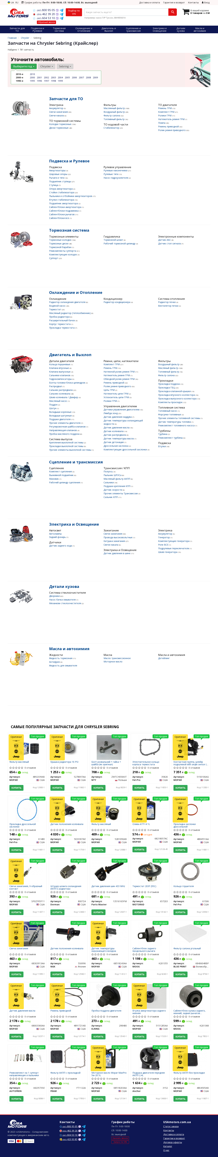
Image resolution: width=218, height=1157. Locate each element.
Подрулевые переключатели (174, 548)
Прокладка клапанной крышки (174, 391)
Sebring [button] (64, 66)
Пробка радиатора (59, 316)
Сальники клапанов (60, 375)
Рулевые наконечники (116, 170)
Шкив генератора (168, 552)
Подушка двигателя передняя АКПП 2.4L (148, 1074)
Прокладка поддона (169, 383)
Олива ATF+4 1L (141, 824)
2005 (67, 77)
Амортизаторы (57, 170)
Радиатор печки (167, 302)
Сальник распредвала (61, 389)
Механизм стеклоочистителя (65, 603)
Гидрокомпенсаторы (60, 378)
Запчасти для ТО (66, 98)
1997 (46, 80)
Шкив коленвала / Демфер (64, 397)
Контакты (193, 2)
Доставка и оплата (149, 2)
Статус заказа (171, 1126)
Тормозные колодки (60, 239)
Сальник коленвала (60, 393)
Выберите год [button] (23, 66)
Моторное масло (113, 661)
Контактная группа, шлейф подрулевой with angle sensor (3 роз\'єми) (190, 763)
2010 (32, 74)
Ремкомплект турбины (170, 437)
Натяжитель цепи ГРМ (116, 393)
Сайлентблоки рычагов (62, 214)
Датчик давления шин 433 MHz (108, 886)
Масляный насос (58, 400)
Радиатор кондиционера (117, 302)
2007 (81, 77)
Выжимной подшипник (61, 475)
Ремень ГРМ (165, 108)
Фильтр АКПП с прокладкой (65, 1073)
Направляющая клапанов (63, 430)
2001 (39, 77)
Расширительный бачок (62, 320)
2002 (46, 77)
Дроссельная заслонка (116, 445)
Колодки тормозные (60, 124)
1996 (39, 80)
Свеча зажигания (18, 948)
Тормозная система (69, 230)
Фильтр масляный (19, 762)
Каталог (167, 1146)
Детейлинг (164, 658)
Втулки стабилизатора (62, 199)
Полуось (108, 471)
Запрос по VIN (120, 1142)
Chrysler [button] (45, 66)
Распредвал (56, 386)
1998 (53, 80)
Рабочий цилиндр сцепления (65, 482)
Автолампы (55, 533)
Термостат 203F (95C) (144, 886)
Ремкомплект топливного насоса (176, 425)
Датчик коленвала (114, 431)
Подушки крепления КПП (117, 486)
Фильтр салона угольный (187, 948)
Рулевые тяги (111, 174)
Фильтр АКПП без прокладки (189, 1073)
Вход (206, 2)
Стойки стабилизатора (62, 192)
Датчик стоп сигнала (169, 243)
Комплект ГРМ (166, 111)
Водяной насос (57, 305)
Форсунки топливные (170, 414)
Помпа (162, 122)
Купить (16, 787)
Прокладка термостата (62, 327)
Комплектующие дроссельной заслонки (125, 449)
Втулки (162, 446)
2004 (60, 77)
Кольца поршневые (60, 364)
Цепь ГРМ (109, 389)
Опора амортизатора (61, 188)
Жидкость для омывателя (63, 665)
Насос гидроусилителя (116, 177)
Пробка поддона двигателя (106, 1010)
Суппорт (54, 258)
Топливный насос (168, 410)
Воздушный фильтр (114, 111)
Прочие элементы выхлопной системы (70, 449)
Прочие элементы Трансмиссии (121, 493)
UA (12, 2)
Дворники (54, 595)
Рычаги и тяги (57, 177)
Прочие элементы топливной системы (179, 418)
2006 (74, 77)
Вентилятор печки (168, 305)
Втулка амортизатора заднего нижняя (149, 1011)
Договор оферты (172, 1142)
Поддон (53, 404)
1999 (60, 80)
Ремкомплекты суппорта (63, 250)
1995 (32, 80)
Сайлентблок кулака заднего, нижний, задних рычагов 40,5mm (189, 1011)
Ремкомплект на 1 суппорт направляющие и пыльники (24, 1074)
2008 (88, 77)
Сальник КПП (111, 497)
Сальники (109, 482)
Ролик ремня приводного (172, 130)
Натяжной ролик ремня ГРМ (119, 371)
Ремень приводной (168, 126)
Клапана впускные (59, 367)
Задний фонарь (57, 537)
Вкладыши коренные (60, 411)
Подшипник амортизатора (64, 203)
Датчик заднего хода (61, 545)
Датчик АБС (165, 239)
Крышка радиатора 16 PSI (64, 762)
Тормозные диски (59, 243)
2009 (95, 77)
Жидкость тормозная (61, 658)
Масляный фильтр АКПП (117, 478)
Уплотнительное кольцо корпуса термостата (145, 763)
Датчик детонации (114, 442)
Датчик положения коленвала (66, 824)
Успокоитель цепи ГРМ (117, 397)
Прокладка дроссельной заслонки (22, 825)
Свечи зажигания (58, 111)
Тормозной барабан (60, 247)
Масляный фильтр (168, 367)
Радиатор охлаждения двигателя (67, 302)
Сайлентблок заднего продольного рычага (144, 949)
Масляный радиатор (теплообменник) (70, 313)
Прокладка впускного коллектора (176, 394)
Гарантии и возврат (174, 1138)
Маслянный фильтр (114, 108)
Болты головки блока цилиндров (67, 382)
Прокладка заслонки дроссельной (184, 825)
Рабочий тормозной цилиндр (120, 243)
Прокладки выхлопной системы (66, 446)
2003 (53, 77)
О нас (166, 1150)
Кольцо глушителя (183, 886)
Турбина (163, 434)
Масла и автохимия (69, 648)
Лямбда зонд (111, 413)
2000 (32, 77)
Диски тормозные (59, 127)
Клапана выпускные (60, 371)
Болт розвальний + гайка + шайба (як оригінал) (106, 763)
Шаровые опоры (58, 174)
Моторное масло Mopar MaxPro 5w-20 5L (109, 1074)
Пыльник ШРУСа (113, 475)
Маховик (54, 478)
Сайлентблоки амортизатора (65, 207)
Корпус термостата (60, 324)
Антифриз (54, 661)
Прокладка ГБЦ (167, 387)
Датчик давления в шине (117, 553)
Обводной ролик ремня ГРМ (119, 378)
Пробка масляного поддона (64, 433)
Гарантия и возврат (174, 2)
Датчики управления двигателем (122, 409)
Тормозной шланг (114, 239)
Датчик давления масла (117, 427)
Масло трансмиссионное (117, 658)
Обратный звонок (46, 22)
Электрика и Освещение (74, 524)
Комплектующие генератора (174, 541)
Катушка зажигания (115, 541)
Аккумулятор (56, 108)
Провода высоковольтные (118, 537)
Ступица (54, 185)
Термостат (55, 309)
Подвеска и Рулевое (69, 160)
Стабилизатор (112, 127)
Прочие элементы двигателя (65, 422)
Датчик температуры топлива (175, 421)
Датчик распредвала (115, 434)
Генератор (164, 537)
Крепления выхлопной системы (66, 442)
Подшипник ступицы (60, 181)
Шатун (53, 408)
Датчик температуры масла (119, 438)
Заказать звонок (120, 1138)
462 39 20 (46, 14)
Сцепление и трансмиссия (76, 462)
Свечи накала (56, 115)
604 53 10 (46, 18)
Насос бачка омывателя (62, 599)
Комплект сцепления (60, 471)
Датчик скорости (113, 489)
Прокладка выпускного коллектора (177, 398)
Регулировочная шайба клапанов (67, 426)
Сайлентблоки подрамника (64, 210)
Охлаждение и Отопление (75, 292)
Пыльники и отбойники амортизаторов (71, 196)
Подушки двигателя (60, 419)
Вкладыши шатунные (60, 415)
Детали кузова (64, 586)
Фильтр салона (112, 115)
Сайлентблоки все (59, 218)
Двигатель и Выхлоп (70, 354)
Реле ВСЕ (163, 544)
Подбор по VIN (74, 12)
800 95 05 (46, 10)
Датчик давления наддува (118, 416)
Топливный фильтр (114, 119)
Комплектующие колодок (63, 254)
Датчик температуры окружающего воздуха (103, 949)
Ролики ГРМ (165, 115)
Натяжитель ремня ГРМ (171, 119)
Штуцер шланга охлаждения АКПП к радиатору (65, 887)
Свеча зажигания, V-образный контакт (25, 887)
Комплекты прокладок (170, 402)
